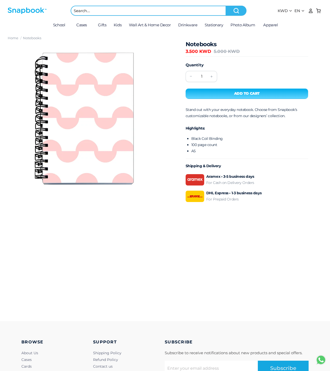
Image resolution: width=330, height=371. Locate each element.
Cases (26, 359)
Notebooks (32, 38)
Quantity (195, 64)
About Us (29, 353)
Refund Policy (105, 359)
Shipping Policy (107, 353)
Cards (26, 366)
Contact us (103, 366)
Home (13, 38)
